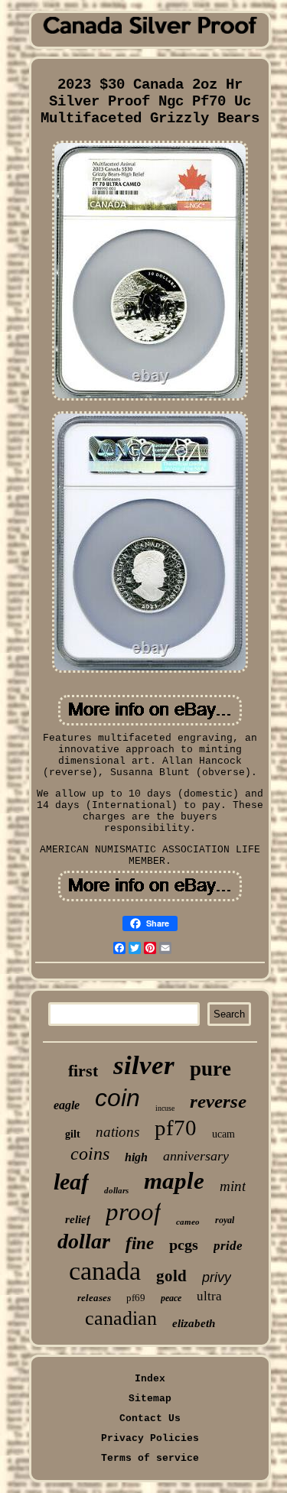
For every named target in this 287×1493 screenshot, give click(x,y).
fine (140, 1243)
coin (117, 1098)
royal (224, 1220)
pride (228, 1245)
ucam (223, 1134)
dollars (116, 1190)
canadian (121, 1318)
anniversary (196, 1156)
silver (143, 1065)
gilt (72, 1134)
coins (89, 1154)
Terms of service (150, 1458)
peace (171, 1298)
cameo (188, 1221)
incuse (164, 1108)
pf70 (176, 1127)
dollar (83, 1241)
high (136, 1157)
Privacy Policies (150, 1438)
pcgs (183, 1244)
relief (77, 1219)
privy (216, 1277)
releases (94, 1297)
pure (210, 1068)
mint (233, 1186)
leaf (71, 1181)
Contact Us (150, 1418)
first (83, 1070)
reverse (218, 1101)
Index (150, 1378)
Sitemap (150, 1398)
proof (133, 1211)
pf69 (135, 1297)
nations (117, 1132)
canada (105, 1271)
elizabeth (193, 1323)
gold (171, 1276)
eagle (67, 1105)
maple (174, 1180)
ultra (209, 1296)
